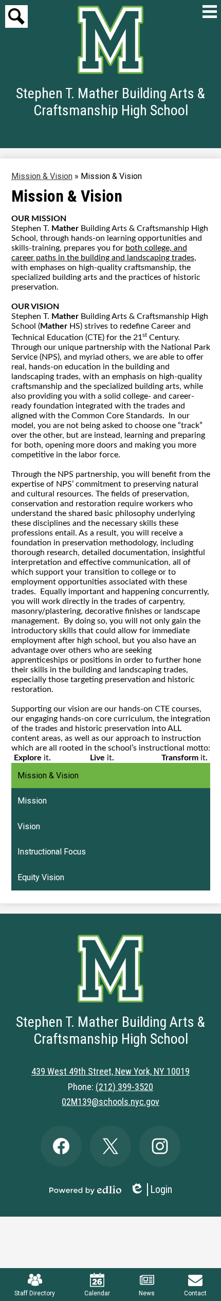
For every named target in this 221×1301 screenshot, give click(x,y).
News (147, 1293)
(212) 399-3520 (124, 1086)
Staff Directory (34, 1293)
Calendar (97, 1293)
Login (151, 1189)
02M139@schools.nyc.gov (110, 1101)
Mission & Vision (41, 176)
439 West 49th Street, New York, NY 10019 (110, 1071)
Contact (195, 1293)
